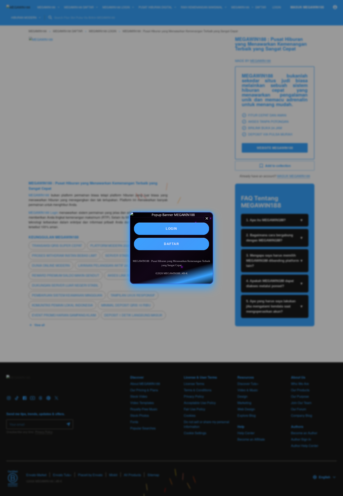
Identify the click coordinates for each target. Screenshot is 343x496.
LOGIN (171, 228)
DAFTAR (171, 244)
